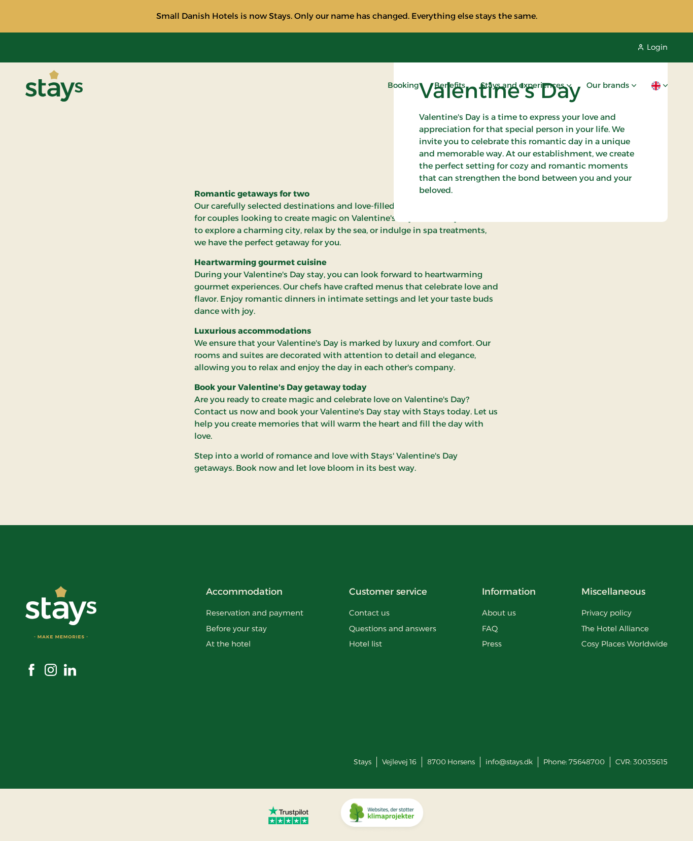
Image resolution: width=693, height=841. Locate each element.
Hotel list (365, 644)
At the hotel (228, 644)
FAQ (490, 628)
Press (492, 644)
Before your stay (236, 628)
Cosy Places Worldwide (624, 644)
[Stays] (54, 86)
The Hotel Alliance (615, 628)
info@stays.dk (509, 761)
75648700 (587, 761)
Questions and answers (392, 628)
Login (657, 47)
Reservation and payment (254, 613)
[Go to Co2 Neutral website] (382, 815)
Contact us (369, 613)
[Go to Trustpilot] (288, 815)
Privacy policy (606, 613)
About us (499, 613)
